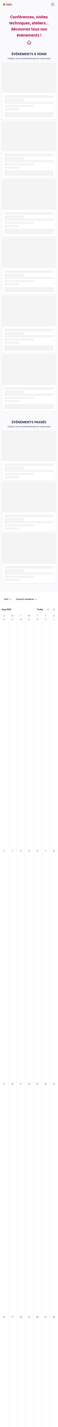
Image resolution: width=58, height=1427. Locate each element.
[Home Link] (7, 4)
